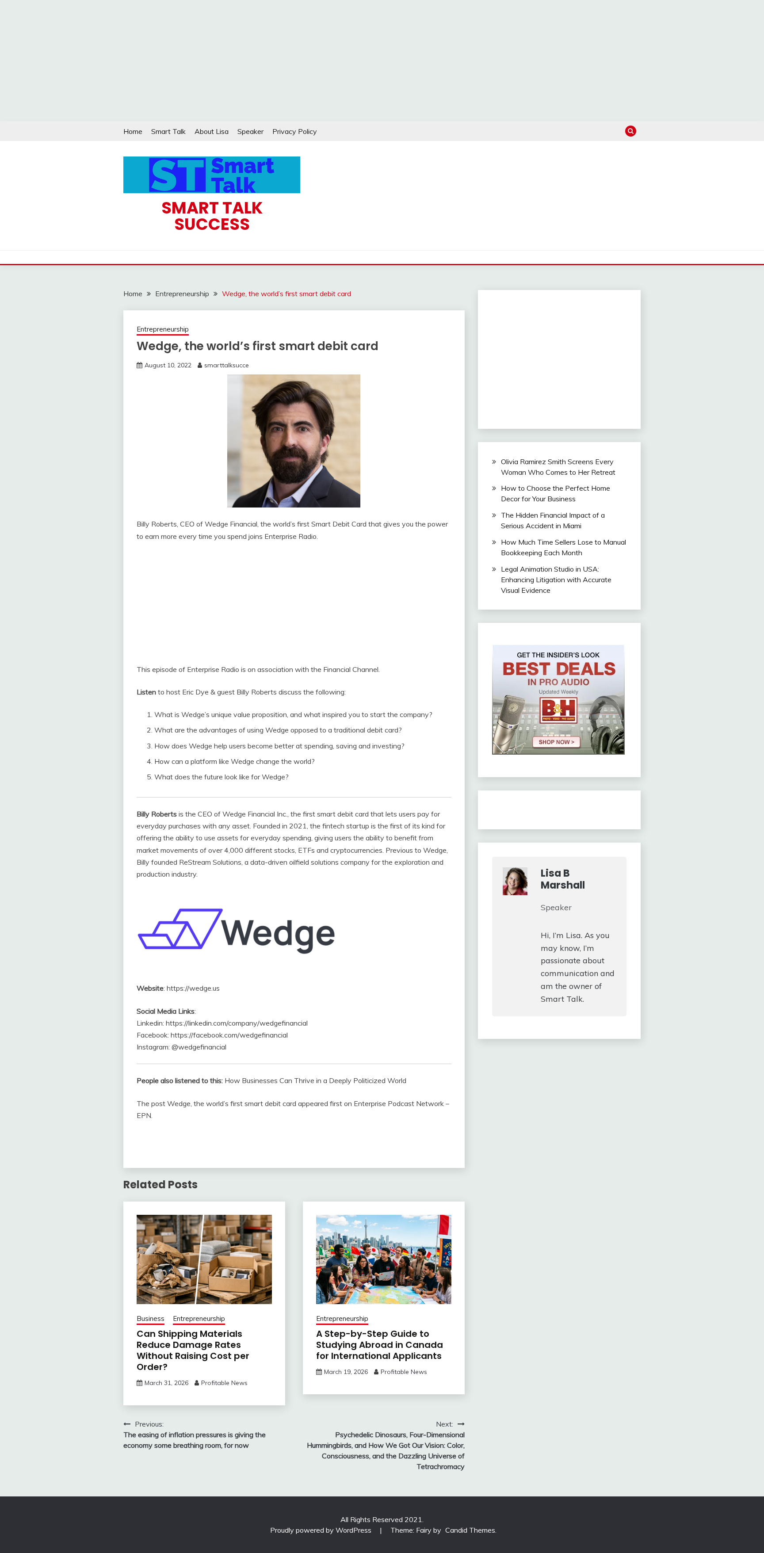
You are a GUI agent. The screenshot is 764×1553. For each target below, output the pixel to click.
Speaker (250, 131)
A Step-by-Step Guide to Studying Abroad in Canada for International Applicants (379, 1345)
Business (150, 1318)
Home (132, 131)
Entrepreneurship (163, 329)
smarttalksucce (226, 365)
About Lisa (212, 131)
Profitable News (224, 1383)
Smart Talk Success (212, 216)
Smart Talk (168, 131)
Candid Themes (470, 1530)
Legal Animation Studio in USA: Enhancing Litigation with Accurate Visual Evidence (556, 580)
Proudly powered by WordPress (321, 1530)
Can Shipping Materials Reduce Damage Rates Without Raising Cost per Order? (193, 1350)
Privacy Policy (294, 131)
